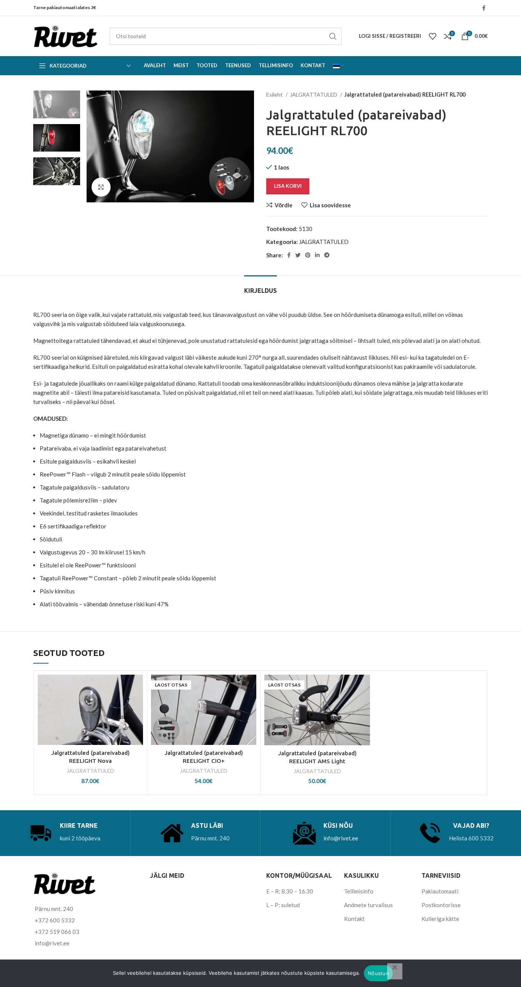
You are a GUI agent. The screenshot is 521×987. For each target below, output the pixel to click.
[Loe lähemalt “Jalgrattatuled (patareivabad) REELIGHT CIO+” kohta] (250, 704)
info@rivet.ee (340, 838)
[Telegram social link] (327, 255)
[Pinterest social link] (308, 255)
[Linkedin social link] (317, 255)
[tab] (260, 287)
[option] (56, 104)
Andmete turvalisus (368, 904)
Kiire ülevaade (137, 721)
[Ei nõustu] (394, 971)
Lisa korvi (288, 186)
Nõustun (378, 973)
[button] (137, 704)
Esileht (275, 94)
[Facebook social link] (484, 8)
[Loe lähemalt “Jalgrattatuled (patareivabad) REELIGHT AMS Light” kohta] (364, 704)
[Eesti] (338, 65)
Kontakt (354, 918)
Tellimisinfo (358, 891)
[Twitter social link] (298, 255)
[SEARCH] (333, 36)
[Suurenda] (101, 187)
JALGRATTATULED (314, 94)
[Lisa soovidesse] (137, 687)
